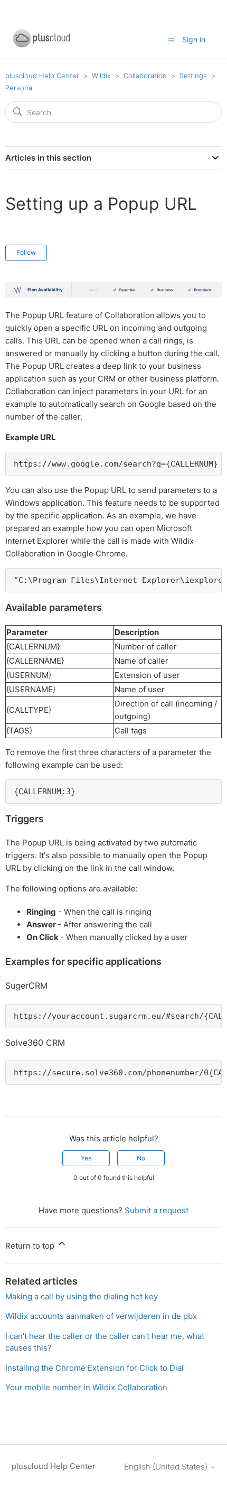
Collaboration (145, 75)
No (141, 1158)
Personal (19, 87)
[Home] (41, 45)
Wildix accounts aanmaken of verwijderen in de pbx (101, 1316)
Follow (26, 252)
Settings (193, 75)
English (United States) (167, 1466)
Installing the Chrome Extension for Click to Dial (94, 1368)
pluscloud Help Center (42, 75)
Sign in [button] (193, 39)
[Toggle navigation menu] (171, 39)
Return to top (30, 1246)
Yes (86, 1158)
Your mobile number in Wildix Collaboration (86, 1387)
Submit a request (156, 1210)
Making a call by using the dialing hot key (81, 1296)
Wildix (101, 75)
